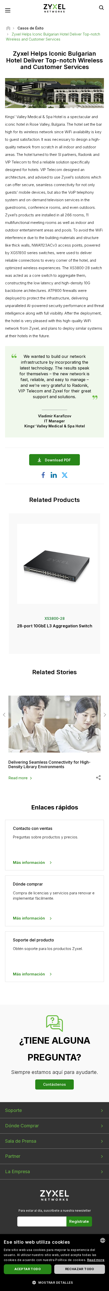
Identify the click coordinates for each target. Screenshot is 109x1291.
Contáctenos (54, 1084)
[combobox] (102, 1240)
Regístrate (79, 1221)
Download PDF (58, 460)
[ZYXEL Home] (54, 8)
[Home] (8, 28)
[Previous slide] (5, 714)
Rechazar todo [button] (79, 1269)
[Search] (101, 8)
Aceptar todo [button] (27, 1269)
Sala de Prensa (20, 1141)
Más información (29, 862)
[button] (54, 1282)
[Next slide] (104, 714)
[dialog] (54, 1262)
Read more (18, 777)
